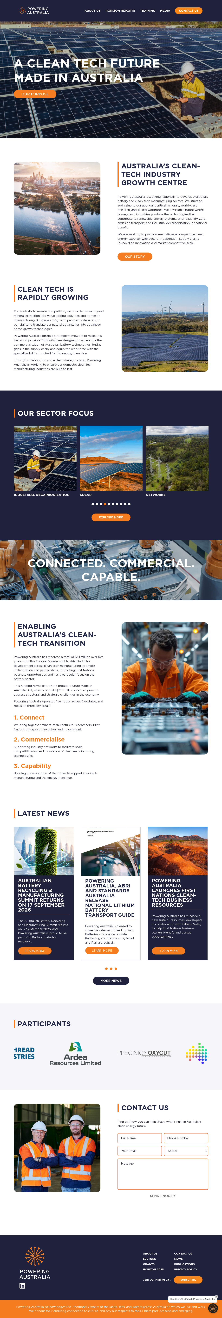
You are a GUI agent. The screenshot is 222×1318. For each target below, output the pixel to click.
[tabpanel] (45, 462)
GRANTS (149, 1264)
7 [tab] (117, 504)
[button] (106, 969)
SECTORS (149, 1259)
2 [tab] (97, 504)
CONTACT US (183, 1253)
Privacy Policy (185, 1269)
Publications (184, 1264)
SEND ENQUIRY (163, 1196)
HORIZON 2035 (153, 1269)
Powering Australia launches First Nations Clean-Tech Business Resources (174, 892)
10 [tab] (129, 504)
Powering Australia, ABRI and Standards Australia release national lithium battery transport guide (110, 897)
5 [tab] (109, 504)
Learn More (38, 951)
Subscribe (188, 1279)
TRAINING (147, 10)
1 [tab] (92, 504)
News (178, 1259)
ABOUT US (150, 1253)
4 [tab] (105, 504)
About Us (93, 10)
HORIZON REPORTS (120, 10)
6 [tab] (113, 504)
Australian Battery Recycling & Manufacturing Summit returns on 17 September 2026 (41, 895)
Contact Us (189, 11)
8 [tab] (121, 504)
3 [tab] (101, 504)
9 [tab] (125, 504)
